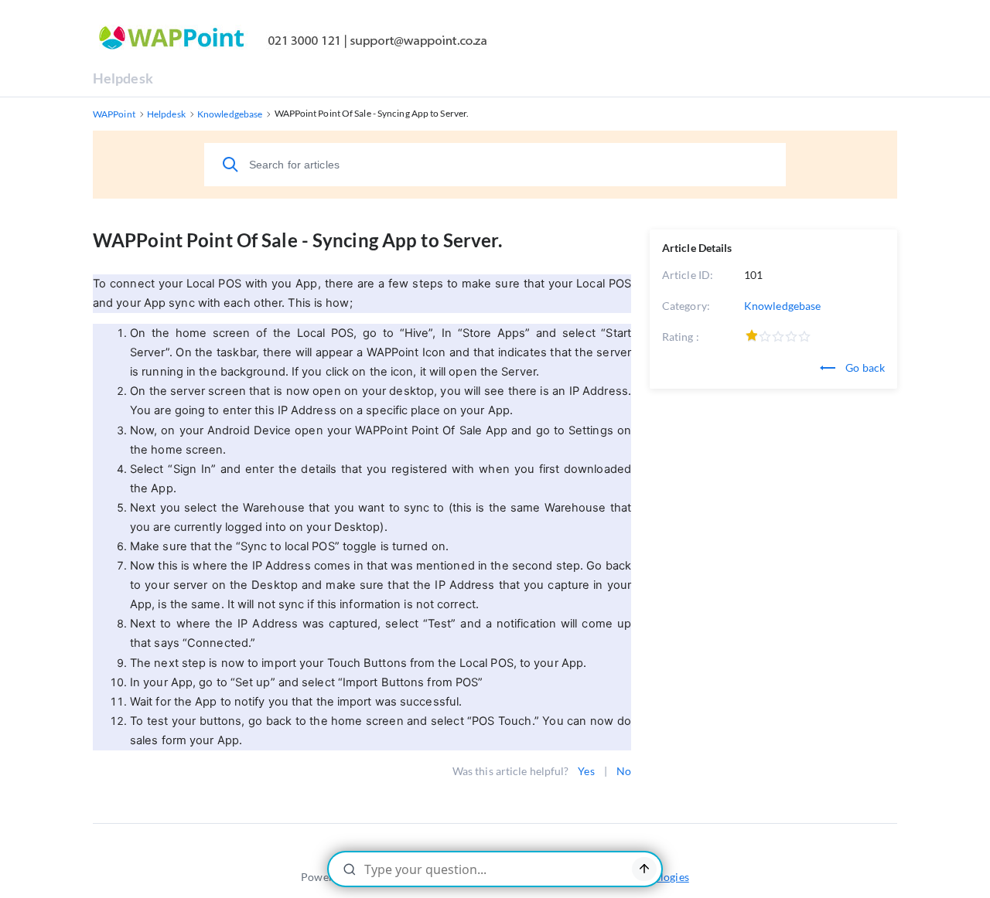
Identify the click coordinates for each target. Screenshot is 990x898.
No (623, 770)
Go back (864, 367)
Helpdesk (123, 78)
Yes (586, 770)
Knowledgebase (782, 305)
